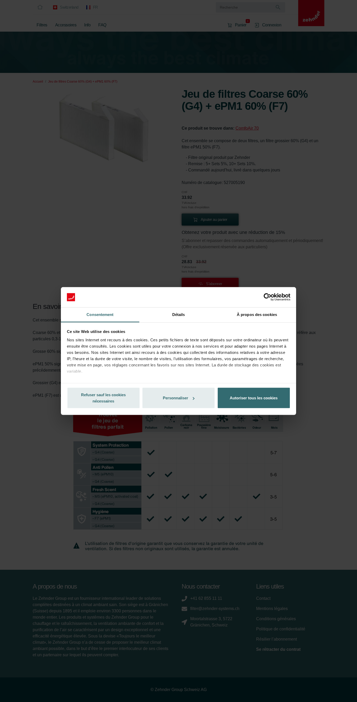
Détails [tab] (178, 314)
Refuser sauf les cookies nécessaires (103, 398)
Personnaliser (175, 398)
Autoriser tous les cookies (254, 398)
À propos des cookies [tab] (257, 314)
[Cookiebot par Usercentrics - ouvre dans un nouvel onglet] (267, 297)
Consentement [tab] (100, 314)
